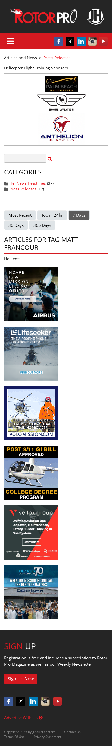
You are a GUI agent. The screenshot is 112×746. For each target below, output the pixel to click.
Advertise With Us (21, 717)
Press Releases (23, 189)
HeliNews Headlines (28, 183)
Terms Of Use (14, 736)
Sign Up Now (21, 679)
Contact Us (72, 731)
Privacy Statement (47, 736)
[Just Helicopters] (56, 16)
